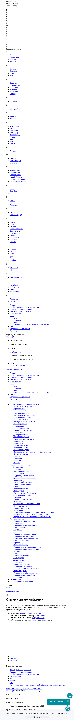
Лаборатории (18, 473)
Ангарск (13, 61)
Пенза (12, 203)
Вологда (13, 94)
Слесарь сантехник (21, 556)
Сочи (12, 224)
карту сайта (42, 613)
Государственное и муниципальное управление (32, 514)
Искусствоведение (20, 454)
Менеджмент (18, 469)
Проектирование (20, 424)
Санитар (16, 553)
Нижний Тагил (15, 170)
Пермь (12, 201)
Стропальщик (18, 543)
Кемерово (14, 130)
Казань (12, 128)
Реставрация (18, 426)
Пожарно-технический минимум (26, 504)
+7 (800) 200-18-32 (20, 365)
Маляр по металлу (20, 545)
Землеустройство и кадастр (24, 482)
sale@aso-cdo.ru (16, 352)
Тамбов (13, 260)
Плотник (16, 551)
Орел (12, 193)
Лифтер (16, 532)
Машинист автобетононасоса (25, 573)
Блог (15, 318)
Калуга (12, 139)
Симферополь (15, 233)
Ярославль (14, 299)
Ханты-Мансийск (16, 277)
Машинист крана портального (25, 525)
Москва (13, 158)
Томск (12, 254)
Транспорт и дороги (21, 437)
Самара (13, 227)
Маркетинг (17, 456)
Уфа (11, 270)
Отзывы (13, 326)
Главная (13, 305)
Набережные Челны (18, 181)
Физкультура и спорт (21, 413)
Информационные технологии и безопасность (32, 452)
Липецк (13, 151)
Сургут (12, 222)
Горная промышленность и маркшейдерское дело (33, 512)
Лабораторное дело (21, 428)
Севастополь (15, 231)
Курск (12, 141)
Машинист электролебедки (24, 575)
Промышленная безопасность (22, 581)
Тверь (12, 258)
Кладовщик (17, 530)
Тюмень (13, 249)
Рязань (12, 212)
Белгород (13, 71)
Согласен (37, 717)
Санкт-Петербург (16, 229)
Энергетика (18, 443)
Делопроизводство (21, 435)
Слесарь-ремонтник (21, 540)
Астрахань (14, 55)
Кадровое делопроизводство (24, 476)
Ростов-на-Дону (16, 215)
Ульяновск (14, 268)
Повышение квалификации (21, 309)
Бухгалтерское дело (21, 445)
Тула (11, 256)
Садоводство (18, 441)
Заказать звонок (12, 369)
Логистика (17, 458)
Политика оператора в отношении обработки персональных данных (37, 685)
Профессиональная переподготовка (24, 307)
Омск (12, 189)
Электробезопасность (22, 484)
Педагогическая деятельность (25, 406)
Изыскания (17, 501)
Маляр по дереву (20, 571)
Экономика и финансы (22, 430)
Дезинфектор (18, 560)
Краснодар (14, 133)
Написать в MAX (12, 591)
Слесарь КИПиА (19, 527)
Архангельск (15, 57)
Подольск (14, 205)
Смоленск (14, 239)
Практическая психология (24, 415)
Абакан (13, 59)
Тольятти (13, 251)
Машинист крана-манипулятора (26, 549)
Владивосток (15, 85)
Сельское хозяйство (21, 411)
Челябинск (14, 285)
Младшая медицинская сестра (25, 538)
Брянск (12, 73)
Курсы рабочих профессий (20, 311)
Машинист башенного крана (25, 534)
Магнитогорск (15, 161)
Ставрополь (14, 237)
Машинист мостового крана (24, 536)
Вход (22, 369)
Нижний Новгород (17, 179)
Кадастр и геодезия (21, 419)
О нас (12, 316)
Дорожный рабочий (21, 577)
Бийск (12, 75)
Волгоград (14, 87)
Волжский (14, 91)
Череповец (14, 291)
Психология (18, 510)
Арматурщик (18, 558)
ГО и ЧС (16, 463)
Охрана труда (15, 314)
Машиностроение (20, 447)
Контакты (14, 331)
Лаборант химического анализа (26, 568)
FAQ (15, 322)
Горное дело (18, 432)
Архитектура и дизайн (22, 417)
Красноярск (14, 126)
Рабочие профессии (18, 519)
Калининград (15, 135)
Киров (12, 137)
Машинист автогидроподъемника (27, 547)
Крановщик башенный (22, 566)
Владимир (14, 89)
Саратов (13, 235)
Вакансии (17, 320)
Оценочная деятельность (23, 439)
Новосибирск (15, 175)
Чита (12, 289)
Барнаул (13, 69)
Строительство (19, 409)
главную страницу (27, 613)
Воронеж (13, 83)
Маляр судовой (19, 523)
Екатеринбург (15, 109)
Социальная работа (21, 460)
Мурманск (14, 163)
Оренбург (14, 191)
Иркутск (13, 118)
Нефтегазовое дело (21, 450)
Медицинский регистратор (24, 521)
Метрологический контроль (24, 493)
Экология (17, 497)
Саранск (13, 242)
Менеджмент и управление (24, 422)
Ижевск (13, 116)
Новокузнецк (15, 173)
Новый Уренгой (16, 177)
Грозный (13, 101)
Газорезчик (18, 562)
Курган (12, 143)
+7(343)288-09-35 (41, 615)
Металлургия (18, 491)
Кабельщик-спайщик (21, 564)
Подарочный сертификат (20, 329)
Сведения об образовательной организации (31, 324)
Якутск (12, 301)
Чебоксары (14, 287)
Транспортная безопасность (24, 478)
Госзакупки (17, 480)
